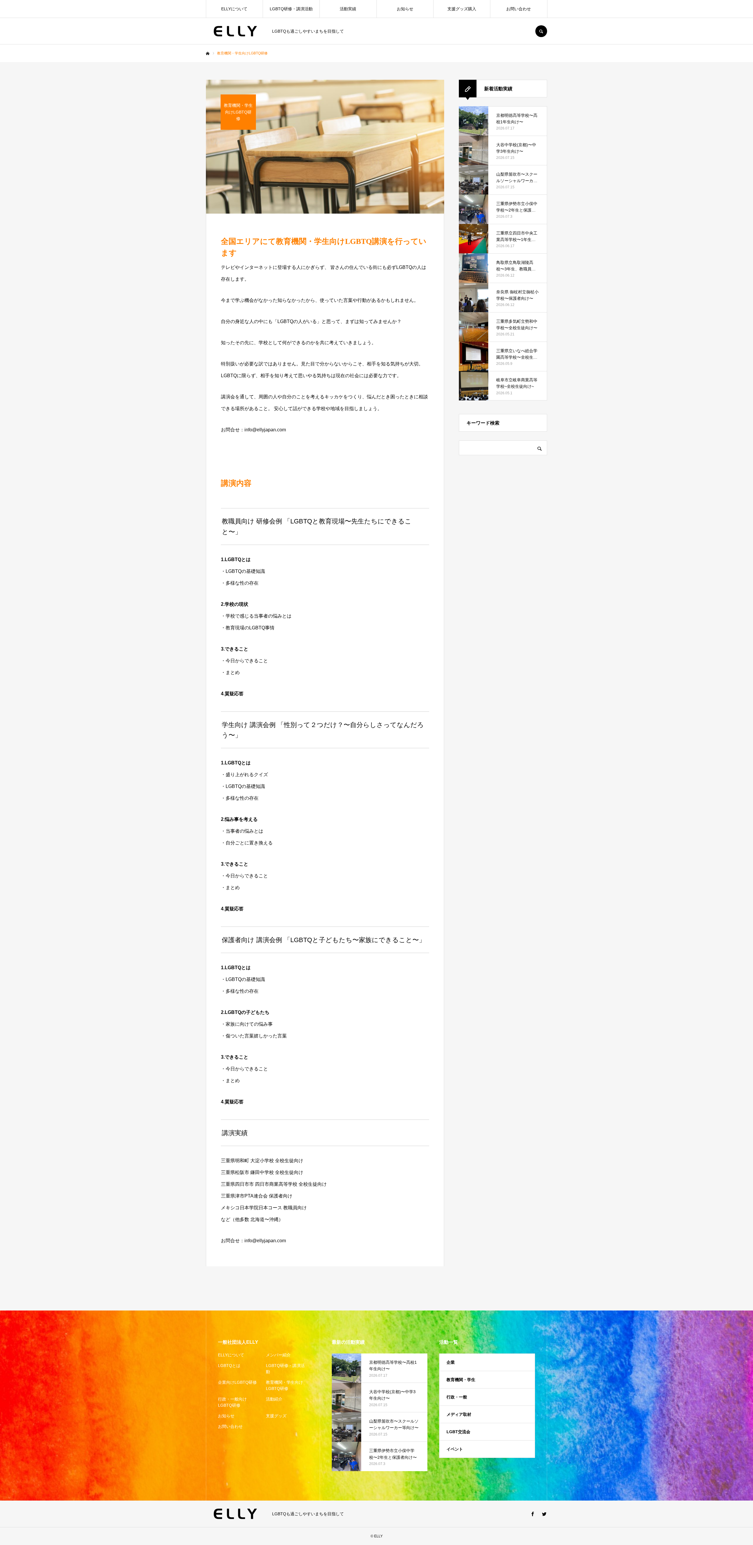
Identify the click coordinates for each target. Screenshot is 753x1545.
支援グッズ (276, 1415)
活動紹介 (274, 1399)
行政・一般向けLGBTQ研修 (232, 1402)
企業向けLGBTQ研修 (237, 1382)
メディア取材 (459, 1414)
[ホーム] (207, 53)
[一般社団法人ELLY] (235, 31)
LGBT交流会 (458, 1431)
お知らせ (405, 8)
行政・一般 (457, 1397)
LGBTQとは (229, 1365)
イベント (455, 1449)
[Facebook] (532, 1514)
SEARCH (541, 31)
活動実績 (348, 8)
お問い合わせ (518, 8)
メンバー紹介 (278, 1355)
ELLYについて (234, 8)
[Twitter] (544, 1514)
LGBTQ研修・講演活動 (291, 8)
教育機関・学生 (461, 1379)
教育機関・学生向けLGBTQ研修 (284, 1385)
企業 (451, 1362)
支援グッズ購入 (461, 8)
